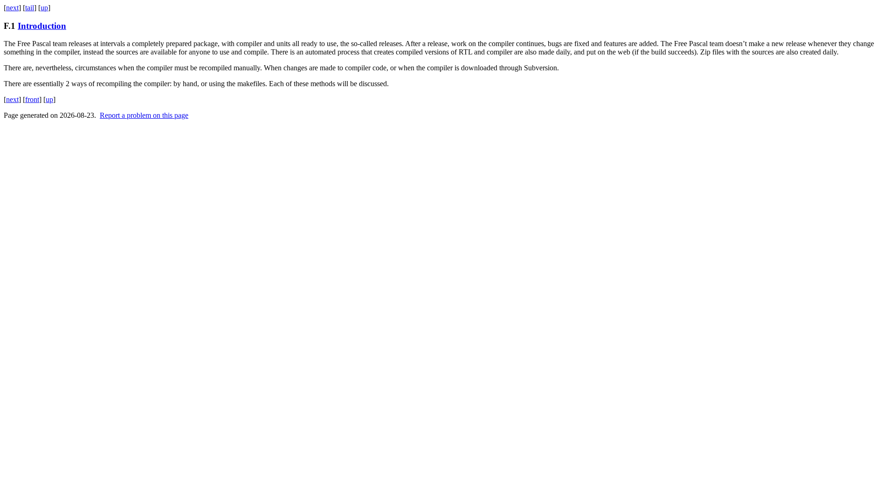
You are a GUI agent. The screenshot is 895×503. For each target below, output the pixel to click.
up (44, 8)
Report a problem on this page (144, 115)
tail (29, 8)
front (32, 99)
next (12, 8)
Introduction (42, 26)
